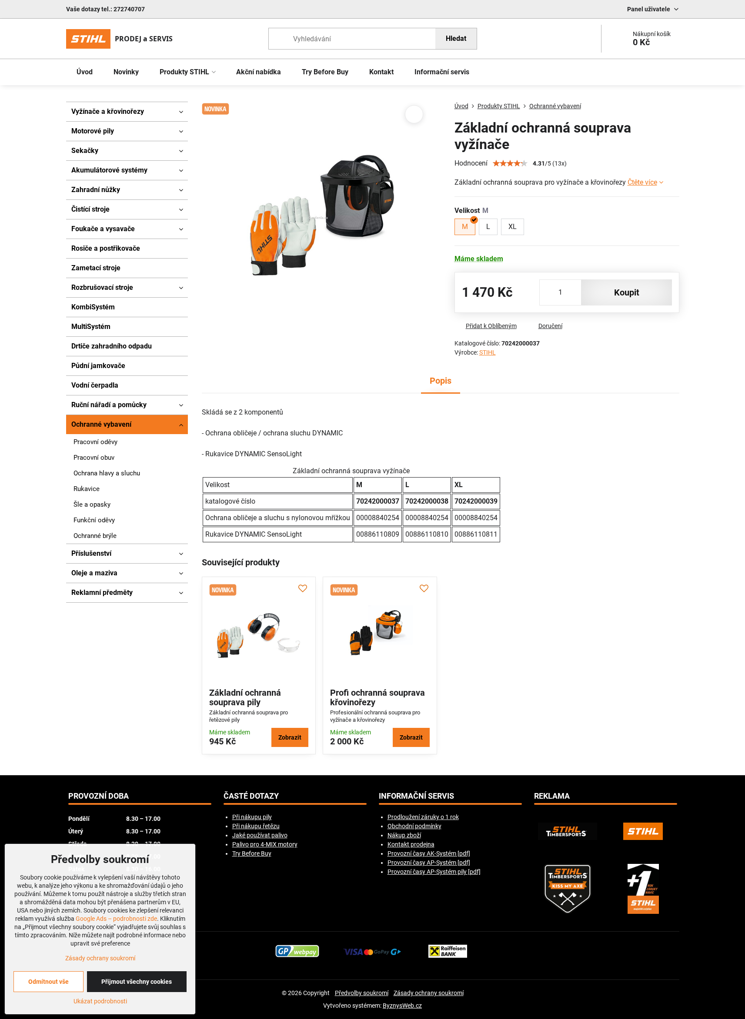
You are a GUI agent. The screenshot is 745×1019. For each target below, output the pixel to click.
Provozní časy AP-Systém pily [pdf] (434, 871)
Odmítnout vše (48, 981)
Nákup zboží (404, 835)
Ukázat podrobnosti (100, 1001)
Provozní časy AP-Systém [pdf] (429, 862)
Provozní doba (98, 796)
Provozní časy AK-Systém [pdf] (429, 853)
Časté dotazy (251, 796)
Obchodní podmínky (414, 826)
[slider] (510, 163)
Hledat (456, 38)
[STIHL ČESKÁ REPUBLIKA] (643, 831)
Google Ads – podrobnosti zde (116, 918)
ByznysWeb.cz (402, 1005)
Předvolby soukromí (361, 992)
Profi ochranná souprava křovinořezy (377, 697)
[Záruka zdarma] (643, 889)
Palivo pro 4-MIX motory (264, 844)
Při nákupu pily (252, 816)
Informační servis (416, 796)
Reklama (552, 796)
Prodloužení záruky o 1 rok (423, 816)
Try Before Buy (251, 853)
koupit (626, 292)
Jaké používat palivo (259, 835)
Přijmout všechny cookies (136, 981)
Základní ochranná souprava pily (245, 697)
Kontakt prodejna (411, 844)
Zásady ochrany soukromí (429, 992)
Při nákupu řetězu (256, 826)
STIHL (487, 352)
